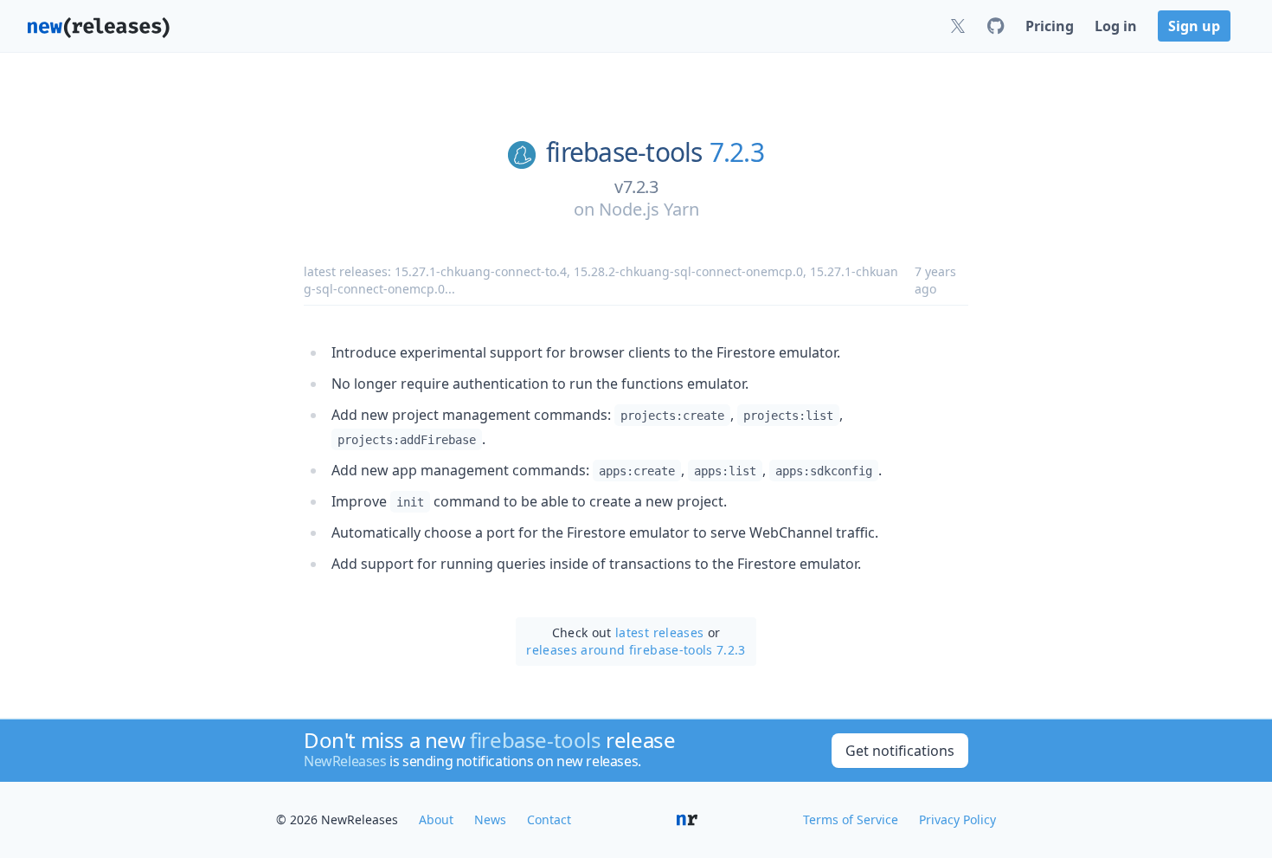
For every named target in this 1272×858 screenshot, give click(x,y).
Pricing (1049, 25)
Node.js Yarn (649, 209)
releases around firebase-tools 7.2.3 (636, 650)
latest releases (659, 632)
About (436, 819)
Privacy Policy (957, 819)
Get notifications (899, 750)
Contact (549, 819)
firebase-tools (624, 152)
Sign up (1194, 25)
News (490, 819)
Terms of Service (850, 819)
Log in (1116, 25)
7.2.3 (737, 152)
